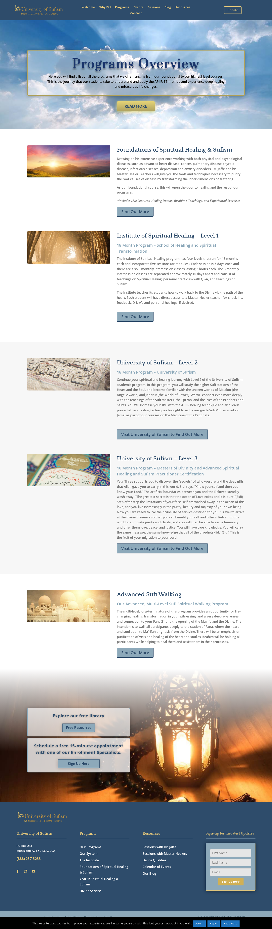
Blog (168, 7)
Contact (136, 13)
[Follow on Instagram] (26, 871)
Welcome (88, 7)
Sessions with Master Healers (165, 853)
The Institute (89, 860)
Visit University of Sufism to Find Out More (162, 434)
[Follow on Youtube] (33, 871)
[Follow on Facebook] (18, 871)
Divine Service (90, 891)
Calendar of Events (157, 867)
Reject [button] (213, 923)
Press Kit (108, 916)
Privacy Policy (91, 916)
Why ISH (105, 7)
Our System (89, 853)
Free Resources (78, 727)
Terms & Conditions (68, 916)
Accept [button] (199, 923)
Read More (136, 106)
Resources (182, 7)
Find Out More (135, 211)
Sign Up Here (78, 763)
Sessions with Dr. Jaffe (159, 847)
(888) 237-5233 (29, 858)
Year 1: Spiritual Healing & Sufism (99, 881)
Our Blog (149, 873)
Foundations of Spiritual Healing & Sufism (104, 869)
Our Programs (90, 847)
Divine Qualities (154, 860)
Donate (232, 10)
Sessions (154, 7)
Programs (122, 7)
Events (138, 7)
